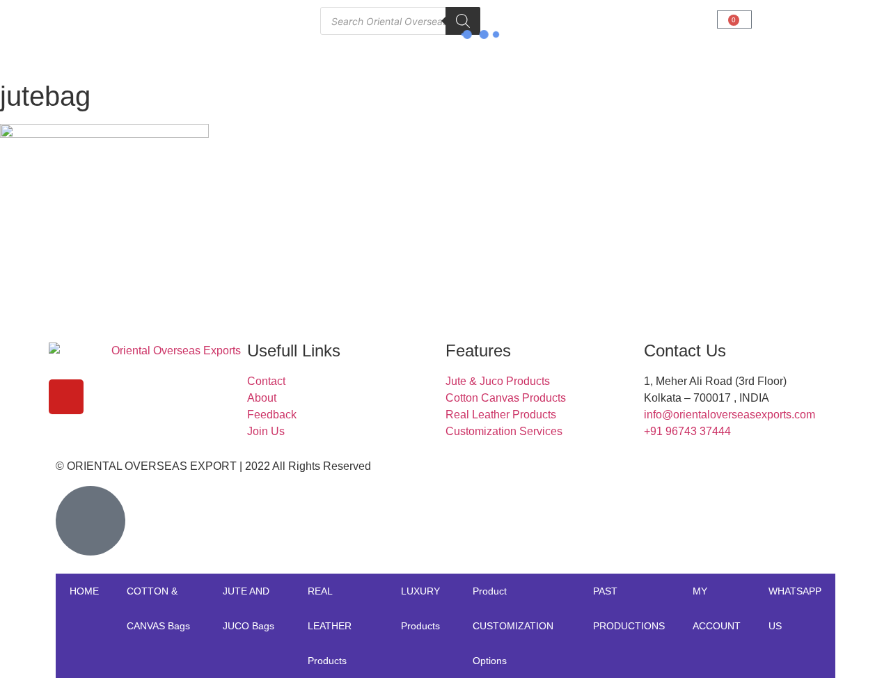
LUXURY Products (420, 608)
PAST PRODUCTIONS (629, 608)
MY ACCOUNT (717, 608)
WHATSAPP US (794, 608)
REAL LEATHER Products (330, 625)
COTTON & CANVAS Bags (158, 608)
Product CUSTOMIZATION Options (513, 625)
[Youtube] (66, 396)
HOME (84, 591)
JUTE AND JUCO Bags (248, 608)
